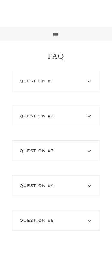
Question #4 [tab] (37, 185)
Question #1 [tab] (36, 81)
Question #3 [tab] (37, 150)
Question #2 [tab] (37, 115)
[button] (56, 34)
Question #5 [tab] (37, 220)
